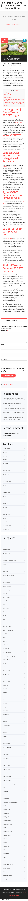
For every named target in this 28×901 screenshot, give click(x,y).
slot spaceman (6, 850)
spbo (4, 871)
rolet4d (5, 721)
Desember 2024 (7, 522)
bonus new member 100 (9, 560)
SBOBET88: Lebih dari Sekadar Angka (14, 102)
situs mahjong (6, 769)
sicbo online (6, 758)
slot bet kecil (6, 798)
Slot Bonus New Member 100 (10, 802)
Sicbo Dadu (6, 754)
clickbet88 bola (7, 582)
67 (3, 542)
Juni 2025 (5, 500)
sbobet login (11, 59)
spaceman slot (6, 868)
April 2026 (5, 463)
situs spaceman (7, 780)
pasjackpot (5, 710)
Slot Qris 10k (6, 846)
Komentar (4, 330)
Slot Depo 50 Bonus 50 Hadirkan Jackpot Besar (13, 5)
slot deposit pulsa (7, 820)
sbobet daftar (13, 58)
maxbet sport (6, 696)
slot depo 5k (6, 813)
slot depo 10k (6, 809)
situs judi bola (6, 765)
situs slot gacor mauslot (9, 384)
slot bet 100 (6, 791)
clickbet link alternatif (8, 575)
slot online (5, 839)
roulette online (6, 725)
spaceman (5, 860)
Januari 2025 (6, 518)
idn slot (5, 615)
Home (8, 24)
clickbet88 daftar (7, 586)
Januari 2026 (6, 474)
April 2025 (5, 507)
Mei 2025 (5, 503)
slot (4, 787)
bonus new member (8, 557)
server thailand (7, 747)
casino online (6, 568)
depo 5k (5, 601)
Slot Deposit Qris (7, 824)
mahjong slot (6, 667)
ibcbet (4, 604)
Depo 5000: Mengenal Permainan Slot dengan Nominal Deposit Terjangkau (13, 398)
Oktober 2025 (6, 485)
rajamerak (5, 718)
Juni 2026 (5, 456)
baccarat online (7, 553)
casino (4, 564)
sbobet (8, 58)
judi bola (5, 641)
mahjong (5, 663)
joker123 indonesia (8, 630)
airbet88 (5, 546)
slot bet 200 (6, 795)
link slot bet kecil (7, 652)
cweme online (6, 597)
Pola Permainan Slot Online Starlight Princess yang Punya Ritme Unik (12, 404)
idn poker (5, 612)
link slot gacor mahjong (9, 656)
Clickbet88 (5, 579)
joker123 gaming (7, 626)
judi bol (4, 637)
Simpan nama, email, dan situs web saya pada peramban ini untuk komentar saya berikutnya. (12, 370)
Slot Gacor (5, 828)
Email (3, 352)
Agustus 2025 (6, 492)
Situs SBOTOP (6, 773)
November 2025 (7, 481)
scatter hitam (6, 743)
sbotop (4, 740)
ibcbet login (6, 608)
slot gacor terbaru (7, 835)
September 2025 (7, 489)
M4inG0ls (5, 57)
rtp (3, 729)
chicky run (5, 571)
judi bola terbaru (7, 645)
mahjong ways (6, 670)
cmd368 (5, 593)
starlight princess (7, 875)
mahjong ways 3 (7, 677)
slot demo (5, 806)
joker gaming (6, 623)
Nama (3, 344)
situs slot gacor (7, 776)
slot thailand (6, 853)
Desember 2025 (7, 478)
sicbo (4, 751)
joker (4, 619)
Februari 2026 (6, 470)
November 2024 (7, 525)
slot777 (5, 857)
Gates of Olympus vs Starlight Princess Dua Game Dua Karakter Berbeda (13, 418)
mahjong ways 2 (7, 674)
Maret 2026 (6, 467)
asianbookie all (6, 549)
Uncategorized (16, 24)
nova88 (5, 703)
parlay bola (5, 707)
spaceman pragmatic (8, 864)
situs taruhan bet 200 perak (10, 784)
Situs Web (4, 359)
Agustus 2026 (6, 448)
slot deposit (6, 817)
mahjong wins (6, 681)
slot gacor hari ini (7, 831)
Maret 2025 (6, 511)
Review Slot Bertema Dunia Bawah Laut (13, 408)
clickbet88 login (7, 590)
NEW (4, 699)
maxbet (5, 692)
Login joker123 (7, 659)
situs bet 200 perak (8, 762)
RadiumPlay (6, 714)
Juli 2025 (5, 496)
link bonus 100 (6, 648)
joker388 (5, 634)
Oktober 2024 (6, 529)
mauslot (5, 688)
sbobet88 (16, 59)
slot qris (5, 842)
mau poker (5, 685)
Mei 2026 (5, 459)
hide (17, 90)
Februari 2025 (6, 514)
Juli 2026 (5, 452)
